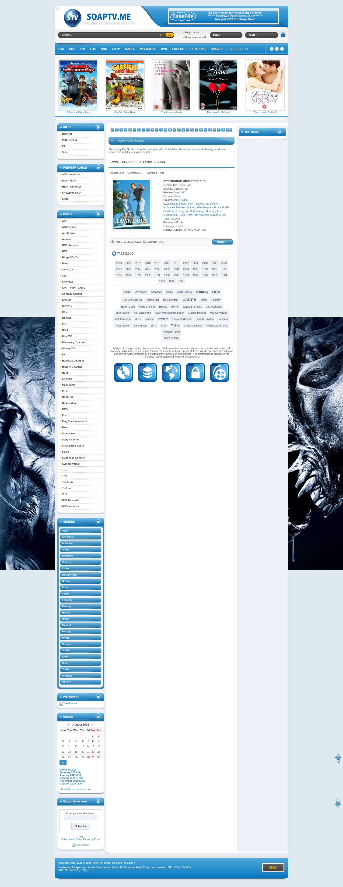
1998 (205, 269)
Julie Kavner (123, 312)
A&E (64, 221)
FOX (93, 49)
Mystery (66, 631)
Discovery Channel (73, 342)
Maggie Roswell (197, 312)
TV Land (67, 488)
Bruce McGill (221, 207)
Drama (66, 581)
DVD (164, 49)
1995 (119, 275)
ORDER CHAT (238, 49)
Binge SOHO (70, 257)
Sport (65, 663)
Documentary (69, 574)
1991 (157, 275)
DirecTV (67, 336)
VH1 (64, 494)
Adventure (68, 537)
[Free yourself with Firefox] (171, 383)
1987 (195, 275)
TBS (64, 469)
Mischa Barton (178, 203)
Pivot (65, 415)
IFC (64, 324)
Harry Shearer (147, 306)
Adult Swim (69, 233)
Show (65, 656)
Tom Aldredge (201, 214)
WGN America (70, 506)
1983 (162, 281)
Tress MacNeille (193, 325)
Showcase (68, 433)
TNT (64, 476)
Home (121, 140)
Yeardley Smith (171, 331)
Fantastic (67, 600)
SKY (64, 152)
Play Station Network (75, 421)
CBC (65, 275)
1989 (176, 275)
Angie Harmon (207, 211)
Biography (68, 555)
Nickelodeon (69, 403)
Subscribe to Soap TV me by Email (80, 839)
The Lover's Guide (171, 112)
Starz (65, 198)
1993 (138, 275)
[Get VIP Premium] (223, 22)
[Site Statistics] (277, 50)
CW (82, 49)
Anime (65, 549)
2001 (176, 269)
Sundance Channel (73, 457)
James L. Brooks (192, 306)
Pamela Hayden (205, 319)
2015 (157, 263)
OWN (65, 409)
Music (138, 319)
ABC (61, 49)
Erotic (65, 587)
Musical (66, 625)
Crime (65, 568)
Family (66, 593)
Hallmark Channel (73, 360)
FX (63, 354)
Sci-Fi (65, 650)
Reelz (65, 427)
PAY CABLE (148, 49)
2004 (147, 269)
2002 (167, 269)
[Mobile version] (282, 50)
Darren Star (152, 299)
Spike (65, 451)
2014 (167, 263)
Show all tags (171, 338)
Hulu (65, 372)
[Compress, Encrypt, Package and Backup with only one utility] (147, 383)
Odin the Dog (217, 214)
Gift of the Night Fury (78, 112)
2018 (128, 263)
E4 (63, 146)
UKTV (116, 49)
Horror (66, 618)
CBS (72, 49)
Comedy (67, 562)
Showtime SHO (71, 192)
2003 (157, 269)
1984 (224, 275)
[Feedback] (272, 50)
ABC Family (69, 227)
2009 (214, 263)
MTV (64, 391)
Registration (192, 32)
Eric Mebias (191, 211)
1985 (214, 275)
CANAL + (67, 269)
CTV (64, 312)
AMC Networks (71, 174)
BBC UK (67, 134)
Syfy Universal (71, 463)
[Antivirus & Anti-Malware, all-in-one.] (195, 383)
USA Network (70, 500)
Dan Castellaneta (132, 299)
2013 (176, 263)
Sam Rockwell (196, 203)
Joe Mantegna (214, 306)
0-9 (229, 129)
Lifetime (67, 378)
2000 (186, 269)
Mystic (66, 637)
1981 (181, 281)
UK (138, 162)
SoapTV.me (91, 862)
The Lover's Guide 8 (264, 112)
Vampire (66, 682)
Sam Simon (140, 325)
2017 (138, 263)
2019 (119, 263)
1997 (131, 162)
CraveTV (67, 306)
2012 (186, 263)
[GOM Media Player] (219, 383)
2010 (205, 263)
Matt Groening (123, 319)
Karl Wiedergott (142, 312)
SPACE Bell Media (73, 445)
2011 (195, 263)
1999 (195, 269)
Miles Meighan (205, 207)
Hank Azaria (128, 306)
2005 (138, 269)
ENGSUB (178, 49)
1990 (167, 275)
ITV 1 (65, 330)
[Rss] (57, 9)
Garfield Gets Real (124, 112)
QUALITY (129, 862)
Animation (67, 543)
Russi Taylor (123, 325)
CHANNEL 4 (69, 140)
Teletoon (67, 482)
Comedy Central (72, 293)
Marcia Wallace (218, 312)
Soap (121, 172)
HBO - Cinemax (71, 186)
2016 (147, 263)
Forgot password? (195, 37)
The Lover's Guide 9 (218, 112)
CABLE (130, 49)
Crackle (66, 299)
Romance (67, 644)
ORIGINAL (217, 49)
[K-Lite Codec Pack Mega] (123, 383)
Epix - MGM (69, 180)
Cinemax (67, 281)
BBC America (70, 245)
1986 (205, 275)
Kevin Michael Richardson (169, 312)
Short (164, 325)
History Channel (72, 366)
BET (64, 251)
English (159, 162)
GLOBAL (67, 318)
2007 (119, 269)
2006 (128, 269)
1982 (171, 281)
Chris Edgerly (184, 292)
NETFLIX (67, 397)
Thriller (66, 669)
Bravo (65, 263)
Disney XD (68, 348)
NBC (104, 49)
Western (67, 675)
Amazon (67, 239)
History (66, 612)
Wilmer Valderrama (217, 325)
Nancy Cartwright (182, 319)
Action (65, 530)
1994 (128, 275)
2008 (224, 263)
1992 (147, 275)
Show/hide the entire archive (75, 789)
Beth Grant (186, 214)
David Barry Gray (173, 211)
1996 (224, 269)
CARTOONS (197, 49)
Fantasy (66, 606)
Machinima (68, 384)
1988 (186, 275)
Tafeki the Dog (171, 218)
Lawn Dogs (118, 162)
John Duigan (180, 200)
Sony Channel (70, 439)
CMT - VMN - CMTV (73, 287)
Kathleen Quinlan (185, 207)
